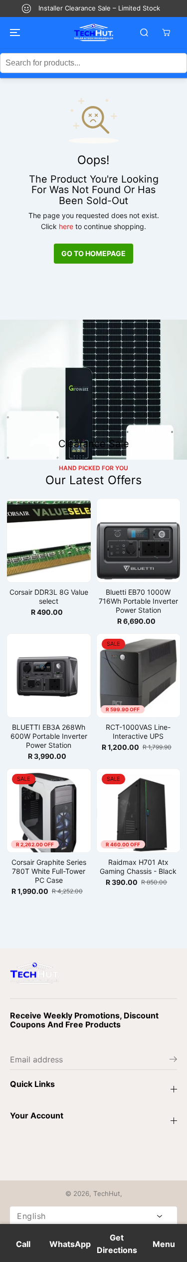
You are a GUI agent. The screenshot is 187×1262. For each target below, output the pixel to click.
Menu (164, 1244)
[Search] (144, 33)
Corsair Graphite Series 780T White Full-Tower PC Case (48, 871)
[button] (13, 33)
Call (23, 1244)
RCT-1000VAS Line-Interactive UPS (138, 731)
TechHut (106, 1193)
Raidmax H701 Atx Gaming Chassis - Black (138, 866)
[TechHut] (94, 33)
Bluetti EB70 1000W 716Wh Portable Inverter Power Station (138, 601)
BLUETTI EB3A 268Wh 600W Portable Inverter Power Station (48, 736)
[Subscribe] (173, 1060)
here (66, 226)
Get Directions (117, 1243)
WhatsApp (70, 1244)
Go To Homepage (93, 253)
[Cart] (166, 33)
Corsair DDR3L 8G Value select (48, 596)
